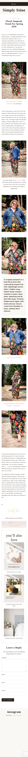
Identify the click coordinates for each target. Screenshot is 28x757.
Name (3, 674)
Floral (24, 522)
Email (4, 682)
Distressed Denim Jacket (14, 357)
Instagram (19, 180)
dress (6, 466)
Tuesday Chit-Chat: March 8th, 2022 (14, 605)
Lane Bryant (11, 524)
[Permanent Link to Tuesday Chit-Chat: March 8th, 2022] (14, 602)
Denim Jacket (17, 522)
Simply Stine (14, 10)
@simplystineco (16, 715)
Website (4, 690)
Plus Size (18, 524)
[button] (14, 4)
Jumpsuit (4, 524)
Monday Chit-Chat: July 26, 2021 (14, 638)
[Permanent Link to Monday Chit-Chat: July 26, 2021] (14, 636)
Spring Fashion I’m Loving (14, 572)
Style (10, 18)
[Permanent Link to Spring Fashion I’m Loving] (14, 569)
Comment (4, 657)
